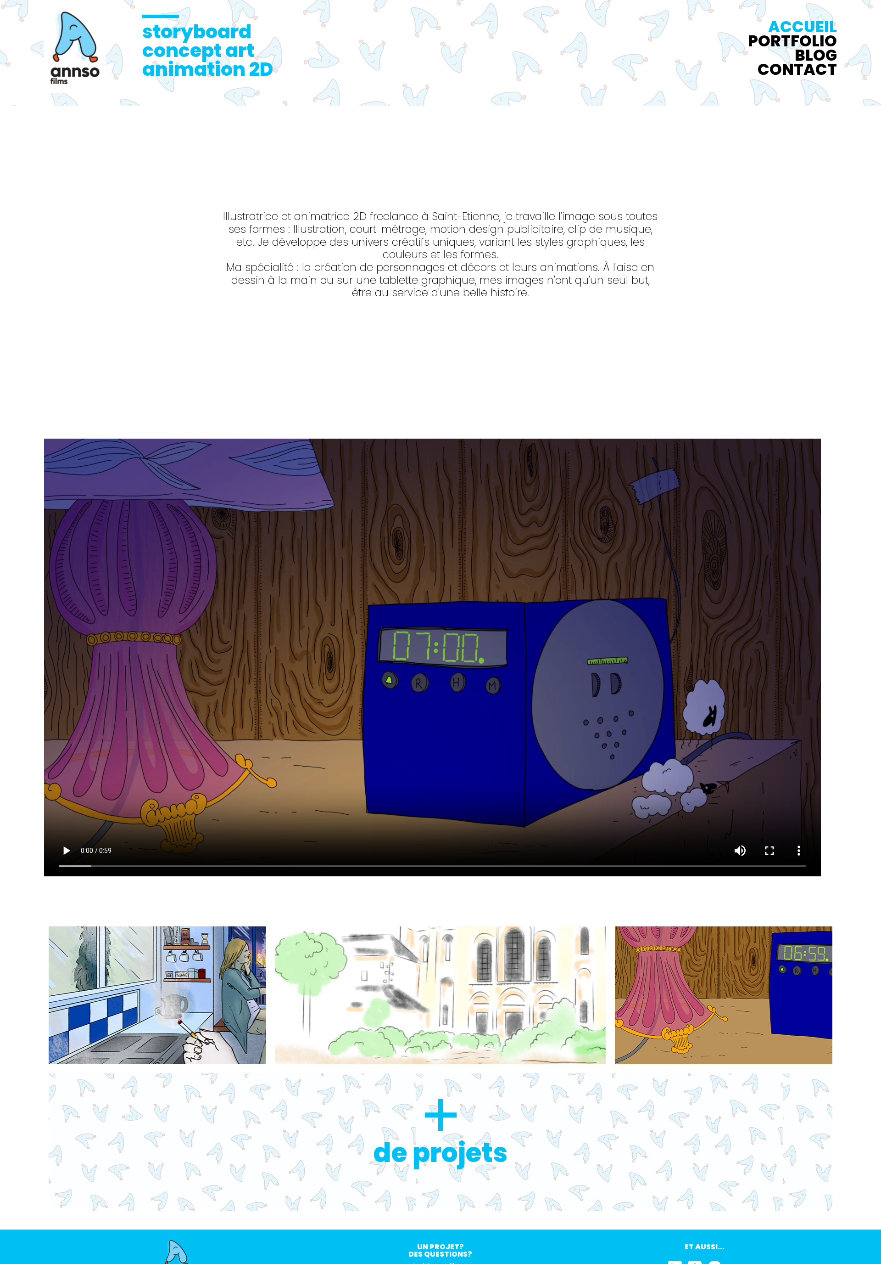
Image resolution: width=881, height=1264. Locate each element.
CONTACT (797, 69)
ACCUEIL (802, 27)
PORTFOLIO (792, 41)
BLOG (816, 55)
